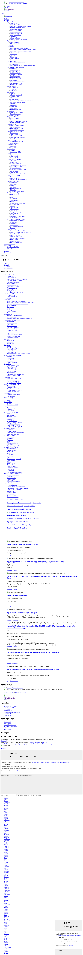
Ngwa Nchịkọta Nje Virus (17, 130)
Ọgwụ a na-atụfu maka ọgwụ (17, 595)
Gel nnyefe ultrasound (16, 242)
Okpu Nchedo (14, 239)
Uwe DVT (13, 89)
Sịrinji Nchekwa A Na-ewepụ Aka (19, 48)
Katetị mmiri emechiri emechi (17, 81)
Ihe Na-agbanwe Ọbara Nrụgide (18, 39)
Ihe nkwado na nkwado (13, 434)
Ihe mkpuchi (13, 222)
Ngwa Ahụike (10, 111)
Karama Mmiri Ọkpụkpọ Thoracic (19, 231)
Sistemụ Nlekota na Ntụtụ (17, 122)
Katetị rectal (13, 108)
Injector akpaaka (11, 61)
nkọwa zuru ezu (14, 555)
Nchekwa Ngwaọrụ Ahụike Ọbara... (19, 509)
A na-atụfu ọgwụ (47, 744)
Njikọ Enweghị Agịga (16, 236)
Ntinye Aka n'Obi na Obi (13, 117)
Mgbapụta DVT (14, 87)
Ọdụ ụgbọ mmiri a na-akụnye (17, 27)
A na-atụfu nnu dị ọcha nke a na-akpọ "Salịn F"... (24, 503)
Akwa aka (13, 160)
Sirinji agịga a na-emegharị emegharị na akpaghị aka (23, 49)
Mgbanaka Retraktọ (15, 168)
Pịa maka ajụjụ (4, 741)
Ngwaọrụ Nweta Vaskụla (13, 21)
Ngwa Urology (14, 155)
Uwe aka (12, 228)
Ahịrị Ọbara (13, 36)
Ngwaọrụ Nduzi (14, 119)
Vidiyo (5, 728)
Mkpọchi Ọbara (14, 143)
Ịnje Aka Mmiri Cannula (16, 166)
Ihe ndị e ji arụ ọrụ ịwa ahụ (14, 159)
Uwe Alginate (14, 214)
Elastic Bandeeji (14, 204)
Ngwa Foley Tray (14, 115)
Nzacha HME (14, 71)
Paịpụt (12, 185)
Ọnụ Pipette (13, 187)
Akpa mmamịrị (14, 156)
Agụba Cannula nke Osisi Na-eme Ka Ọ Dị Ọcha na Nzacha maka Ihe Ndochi (33, 652)
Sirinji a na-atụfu (14, 52)
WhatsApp (3, 748)
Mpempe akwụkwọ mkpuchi (17, 191)
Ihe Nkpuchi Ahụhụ (15, 73)
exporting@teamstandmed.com (15, 688)
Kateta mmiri (13, 80)
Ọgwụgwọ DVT (11, 86)
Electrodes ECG (14, 233)
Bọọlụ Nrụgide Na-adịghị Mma (18, 169)
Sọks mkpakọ (13, 90)
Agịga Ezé (13, 146)
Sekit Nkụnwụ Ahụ (15, 70)
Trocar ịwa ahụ (14, 133)
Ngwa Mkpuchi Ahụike (16, 112)
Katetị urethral (14, 157)
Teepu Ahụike (14, 200)
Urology (9, 153)
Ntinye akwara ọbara (9, 244)
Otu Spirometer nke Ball (16, 83)
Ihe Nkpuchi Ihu (14, 223)
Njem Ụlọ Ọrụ (7, 723)
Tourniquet (13, 195)
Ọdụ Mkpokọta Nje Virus (17, 128)
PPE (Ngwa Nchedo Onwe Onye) (16, 219)
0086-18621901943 (9, 692)
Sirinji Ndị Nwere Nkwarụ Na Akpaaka (20, 51)
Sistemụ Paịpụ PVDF (15, 152)
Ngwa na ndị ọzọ (11, 229)
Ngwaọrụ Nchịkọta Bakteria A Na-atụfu (20, 232)
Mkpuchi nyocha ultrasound (17, 174)
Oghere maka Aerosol (16, 84)
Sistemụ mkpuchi (14, 118)
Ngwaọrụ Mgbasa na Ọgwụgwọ (18, 121)
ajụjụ (8, 555)
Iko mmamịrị (13, 182)
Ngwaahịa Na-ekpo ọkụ (35, 742)
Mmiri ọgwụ (13, 57)
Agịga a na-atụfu (14, 58)
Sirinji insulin (13, 54)
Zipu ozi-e (3, 746)
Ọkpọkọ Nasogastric (15, 109)
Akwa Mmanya (14, 213)
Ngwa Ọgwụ (21, 744)
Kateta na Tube (11, 149)
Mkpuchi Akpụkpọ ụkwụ (16, 226)
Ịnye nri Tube (13, 106)
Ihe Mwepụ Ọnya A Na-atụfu (17, 137)
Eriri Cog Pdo (14, 162)
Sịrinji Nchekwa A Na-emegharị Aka (16, 301)
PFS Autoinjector (14, 64)
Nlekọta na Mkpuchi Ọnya (14, 193)
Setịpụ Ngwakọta (14, 96)
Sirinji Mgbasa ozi (38, 744)
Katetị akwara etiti (15, 24)
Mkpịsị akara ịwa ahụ (15, 163)
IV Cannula (13, 98)
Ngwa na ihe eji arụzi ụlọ (13, 175)
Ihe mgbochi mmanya (15, 212)
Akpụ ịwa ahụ (14, 172)
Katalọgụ (6, 251)
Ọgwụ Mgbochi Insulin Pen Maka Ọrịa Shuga (22, 544)
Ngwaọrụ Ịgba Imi (15, 235)
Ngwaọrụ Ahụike (13, 744)
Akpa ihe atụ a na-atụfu (16, 136)
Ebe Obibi (6, 19)
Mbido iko (13, 190)
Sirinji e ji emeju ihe (15, 30)
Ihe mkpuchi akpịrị (15, 76)
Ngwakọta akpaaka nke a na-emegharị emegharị (22, 65)
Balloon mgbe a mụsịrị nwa (17, 238)
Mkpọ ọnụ (13, 147)
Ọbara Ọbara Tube (15, 43)
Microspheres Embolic (16, 29)
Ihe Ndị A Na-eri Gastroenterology (16, 102)
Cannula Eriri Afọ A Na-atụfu (18, 165)
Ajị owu (12, 206)
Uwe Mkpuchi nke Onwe (17, 220)
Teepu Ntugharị (14, 207)
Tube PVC (13, 150)
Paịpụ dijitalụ (13, 184)
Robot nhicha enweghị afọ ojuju (18, 179)
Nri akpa (12, 103)
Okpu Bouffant (14, 225)
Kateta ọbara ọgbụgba (16, 32)
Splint (11, 197)
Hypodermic (10, 46)
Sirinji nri (12, 55)
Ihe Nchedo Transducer (16, 33)
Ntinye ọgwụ (10, 92)
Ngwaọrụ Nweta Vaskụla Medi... (18, 522)
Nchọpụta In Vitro (11, 124)
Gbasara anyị (7, 245)
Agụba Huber (13, 23)
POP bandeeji (13, 198)
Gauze (12, 201)
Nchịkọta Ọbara (14, 42)
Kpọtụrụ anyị (7, 252)
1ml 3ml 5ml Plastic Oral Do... (17, 515)
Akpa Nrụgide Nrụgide (16, 95)
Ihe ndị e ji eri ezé (11, 144)
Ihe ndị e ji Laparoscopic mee (14, 131)
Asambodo (10, 248)
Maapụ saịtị (45, 742)
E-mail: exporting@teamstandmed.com (17, 3)
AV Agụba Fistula (15, 38)
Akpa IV (12, 93)
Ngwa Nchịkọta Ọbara (13, 40)
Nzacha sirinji (13, 59)
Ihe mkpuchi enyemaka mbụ (17, 203)
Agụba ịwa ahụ (14, 171)
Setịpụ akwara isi (14, 99)
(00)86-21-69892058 (20, 692)
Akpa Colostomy (14, 209)
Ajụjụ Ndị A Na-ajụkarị (13, 247)
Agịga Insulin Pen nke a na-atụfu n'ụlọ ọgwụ (22, 613)
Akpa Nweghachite (15, 134)
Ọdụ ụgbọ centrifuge (15, 188)
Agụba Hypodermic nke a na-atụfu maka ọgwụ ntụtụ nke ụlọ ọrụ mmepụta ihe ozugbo (36, 562)
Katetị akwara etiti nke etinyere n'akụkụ (20, 26)
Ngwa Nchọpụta (11, 140)
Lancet (12, 45)
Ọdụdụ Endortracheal (15, 77)
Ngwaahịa (6, 20)
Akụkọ (5, 250)
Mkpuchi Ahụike (14, 217)
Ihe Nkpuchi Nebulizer (16, 74)
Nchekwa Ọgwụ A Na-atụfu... (17, 528)
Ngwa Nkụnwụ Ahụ (15, 114)
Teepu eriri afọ (14, 210)
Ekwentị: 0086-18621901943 (16, 2)
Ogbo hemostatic (14, 194)
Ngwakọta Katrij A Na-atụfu (17, 62)
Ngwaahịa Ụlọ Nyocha (13, 181)
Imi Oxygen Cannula (15, 79)
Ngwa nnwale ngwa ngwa (17, 125)
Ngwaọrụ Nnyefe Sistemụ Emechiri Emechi (21, 100)
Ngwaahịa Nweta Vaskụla (10, 726)
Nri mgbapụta (13, 105)
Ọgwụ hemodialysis (15, 35)
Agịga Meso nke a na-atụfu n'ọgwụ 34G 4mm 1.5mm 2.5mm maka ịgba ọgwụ (33, 669)
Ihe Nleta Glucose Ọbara (16, 141)
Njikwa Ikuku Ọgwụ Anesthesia (15, 67)
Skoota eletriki (14, 176)
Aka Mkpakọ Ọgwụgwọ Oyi (17, 216)
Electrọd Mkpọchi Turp (16, 138)
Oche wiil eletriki (14, 178)
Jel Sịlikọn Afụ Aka (15, 241)
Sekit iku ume (13, 68)
